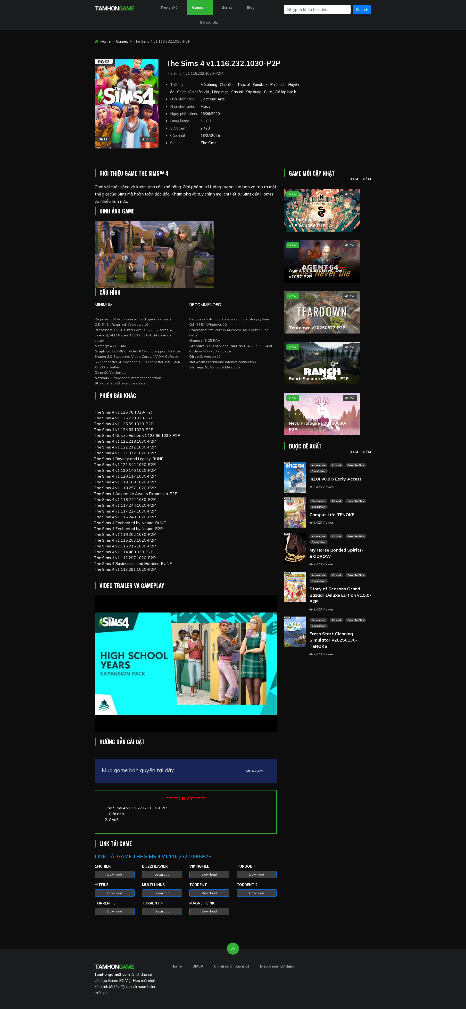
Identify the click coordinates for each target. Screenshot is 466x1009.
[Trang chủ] (115, 966)
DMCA (197, 966)
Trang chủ (168, 7)
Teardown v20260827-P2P (317, 327)
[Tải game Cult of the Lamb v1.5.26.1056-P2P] (322, 209)
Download (114, 874)
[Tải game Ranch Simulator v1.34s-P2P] (322, 362)
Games (198, 7)
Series (227, 7)
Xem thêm (360, 179)
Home (105, 41)
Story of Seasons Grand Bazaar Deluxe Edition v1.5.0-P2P (340, 595)
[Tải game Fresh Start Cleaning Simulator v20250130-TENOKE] (295, 631)
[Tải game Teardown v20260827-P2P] (322, 311)
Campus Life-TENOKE (331, 514)
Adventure (318, 465)
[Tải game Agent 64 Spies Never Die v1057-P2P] (322, 260)
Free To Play (356, 465)
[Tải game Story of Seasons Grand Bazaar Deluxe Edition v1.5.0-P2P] (295, 586)
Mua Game (255, 771)
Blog (251, 7)
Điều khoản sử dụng (277, 966)
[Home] (115, 8)
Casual (336, 465)
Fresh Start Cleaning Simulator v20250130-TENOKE (333, 640)
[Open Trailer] (186, 663)
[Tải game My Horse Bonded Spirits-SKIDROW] (295, 547)
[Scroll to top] (233, 949)
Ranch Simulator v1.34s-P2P (319, 378)
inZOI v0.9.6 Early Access (335, 479)
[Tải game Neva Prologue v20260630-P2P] (322, 413)
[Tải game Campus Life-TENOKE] (295, 512)
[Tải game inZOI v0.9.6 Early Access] (295, 476)
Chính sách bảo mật (231, 966)
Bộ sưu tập (209, 22)
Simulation (318, 471)
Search (362, 9)
